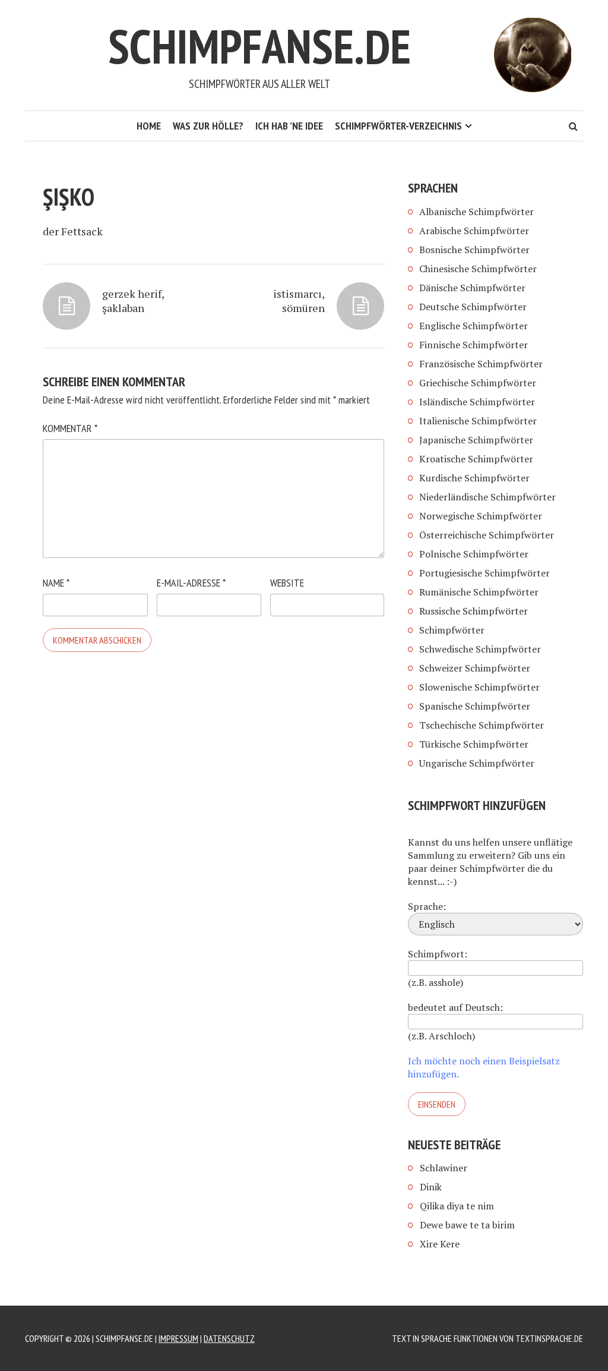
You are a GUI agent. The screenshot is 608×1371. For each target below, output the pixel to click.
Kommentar (70, 428)
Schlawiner (443, 1167)
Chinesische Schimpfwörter (478, 268)
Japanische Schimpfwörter (476, 439)
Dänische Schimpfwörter (472, 287)
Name (56, 583)
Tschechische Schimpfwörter (481, 725)
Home (149, 126)
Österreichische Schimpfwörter (486, 534)
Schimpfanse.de (259, 46)
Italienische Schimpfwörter (478, 420)
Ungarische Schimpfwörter (476, 763)
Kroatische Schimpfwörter (476, 458)
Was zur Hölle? (208, 126)
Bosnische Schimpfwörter (474, 249)
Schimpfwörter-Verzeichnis (398, 126)
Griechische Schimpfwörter (477, 382)
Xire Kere (440, 1243)
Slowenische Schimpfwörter (479, 687)
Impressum (178, 1338)
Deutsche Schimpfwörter (473, 306)
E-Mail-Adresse (191, 583)
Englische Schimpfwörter (473, 325)
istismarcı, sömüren (299, 300)
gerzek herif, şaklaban (133, 300)
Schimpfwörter (451, 629)
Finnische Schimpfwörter (473, 344)
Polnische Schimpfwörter (473, 553)
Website (287, 583)
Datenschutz (229, 1338)
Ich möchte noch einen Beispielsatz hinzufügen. (484, 1067)
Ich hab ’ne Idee (289, 126)
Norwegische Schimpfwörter (480, 515)
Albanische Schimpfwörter (476, 211)
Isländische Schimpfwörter (477, 401)
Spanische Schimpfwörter (474, 706)
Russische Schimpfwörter (473, 610)
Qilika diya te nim (457, 1205)
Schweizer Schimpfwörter (474, 668)
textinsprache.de (549, 1338)
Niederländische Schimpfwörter (487, 496)
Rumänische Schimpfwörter (479, 591)
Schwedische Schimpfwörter (480, 648)
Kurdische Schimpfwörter (474, 477)
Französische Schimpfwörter (481, 363)
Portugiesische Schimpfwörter (484, 572)
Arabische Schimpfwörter (474, 230)
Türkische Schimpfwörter (473, 744)
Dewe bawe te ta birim (467, 1224)
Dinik (431, 1186)
